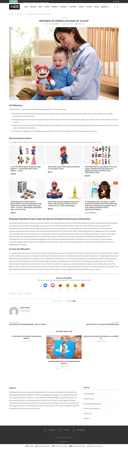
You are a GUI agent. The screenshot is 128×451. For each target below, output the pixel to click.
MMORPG (28, 293)
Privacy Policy (89, 399)
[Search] (115, 7)
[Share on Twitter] (72, 301)
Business (54, 6)
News (40, 6)
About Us (87, 418)
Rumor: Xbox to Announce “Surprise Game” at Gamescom (40, 1)
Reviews (89, 6)
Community (63, 6)
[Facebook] (113, 1)
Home (26, 6)
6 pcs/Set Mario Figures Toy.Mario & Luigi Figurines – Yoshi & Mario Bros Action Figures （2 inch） (26, 169)
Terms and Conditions (92, 408)
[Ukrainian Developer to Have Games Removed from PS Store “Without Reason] (64, 347)
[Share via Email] (74, 301)
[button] (19, 1)
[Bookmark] (118, 7)
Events (47, 6)
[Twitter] (116, 1)
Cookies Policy (89, 394)
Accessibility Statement (92, 404)
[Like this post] (68, 301)
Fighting (13, 293)
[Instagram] (118, 1)
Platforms (73, 6)
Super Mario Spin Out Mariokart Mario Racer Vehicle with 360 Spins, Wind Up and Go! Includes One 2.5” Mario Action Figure (63, 204)
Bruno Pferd (55, 24)
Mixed (20, 293)
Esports (81, 6)
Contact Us (88, 413)
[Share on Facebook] (70, 301)
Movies (96, 6)
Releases (33, 6)
